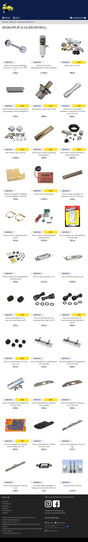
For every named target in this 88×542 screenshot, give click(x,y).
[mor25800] (15, 466)
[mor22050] (15, 342)
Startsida (5, 22)
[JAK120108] (15, 133)
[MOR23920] (15, 216)
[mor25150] (15, 384)
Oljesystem (12, 22)
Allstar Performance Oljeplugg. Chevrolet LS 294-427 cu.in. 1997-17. (15, 67)
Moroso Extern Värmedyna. (44, 194)
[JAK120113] (44, 133)
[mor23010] (44, 384)
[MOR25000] (15, 257)
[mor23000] (72, 384)
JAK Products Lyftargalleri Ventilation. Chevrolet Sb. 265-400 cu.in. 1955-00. (72, 111)
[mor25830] (72, 425)
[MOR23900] (72, 257)
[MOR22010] (44, 299)
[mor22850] (72, 175)
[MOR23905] (44, 216)
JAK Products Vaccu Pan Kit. (15, 153)
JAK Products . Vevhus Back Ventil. (44, 109)
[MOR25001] (72, 216)
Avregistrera (61, 523)
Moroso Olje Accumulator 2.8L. (72, 277)
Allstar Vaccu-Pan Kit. (72, 65)
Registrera (50, 523)
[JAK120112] (44, 90)
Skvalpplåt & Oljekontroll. (26, 22)
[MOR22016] (72, 299)
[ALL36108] (44, 46)
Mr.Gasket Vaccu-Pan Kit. (72, 486)
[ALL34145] (72, 46)
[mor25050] (44, 342)
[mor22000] (15, 299)
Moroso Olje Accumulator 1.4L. (44, 277)
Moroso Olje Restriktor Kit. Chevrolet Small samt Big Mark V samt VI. (72, 320)
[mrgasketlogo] (44, 466)
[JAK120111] (72, 90)
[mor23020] (44, 425)
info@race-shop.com (13, 520)
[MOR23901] (44, 257)
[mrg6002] (72, 466)
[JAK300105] (72, 133)
